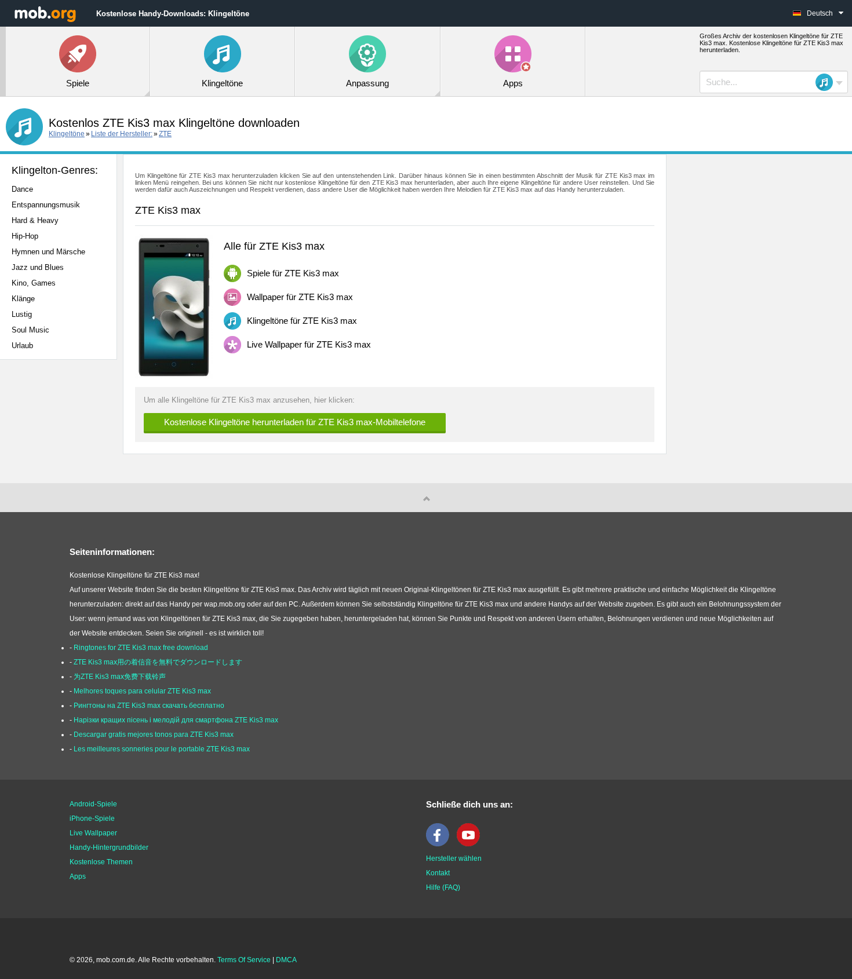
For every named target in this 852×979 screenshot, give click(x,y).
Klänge (23, 298)
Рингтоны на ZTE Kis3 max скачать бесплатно (149, 706)
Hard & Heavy (35, 220)
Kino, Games (34, 283)
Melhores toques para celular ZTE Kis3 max (142, 691)
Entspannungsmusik (46, 204)
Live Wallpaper (93, 833)
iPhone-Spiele (92, 818)
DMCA (286, 960)
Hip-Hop (25, 236)
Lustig (22, 314)
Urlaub (22, 345)
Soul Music (30, 330)
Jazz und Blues (38, 267)
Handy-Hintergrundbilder (109, 847)
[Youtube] (471, 844)
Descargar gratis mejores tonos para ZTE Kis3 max (154, 734)
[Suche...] (828, 82)
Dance (22, 189)
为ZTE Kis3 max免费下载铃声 (120, 677)
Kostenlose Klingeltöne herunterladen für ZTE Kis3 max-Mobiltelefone (294, 422)
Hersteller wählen (454, 858)
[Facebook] (440, 844)
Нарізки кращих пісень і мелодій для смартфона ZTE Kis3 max (176, 720)
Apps (78, 876)
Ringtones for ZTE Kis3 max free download (141, 648)
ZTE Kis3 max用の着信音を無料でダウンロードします (158, 662)
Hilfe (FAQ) (443, 887)
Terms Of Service (244, 960)
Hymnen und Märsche (48, 251)
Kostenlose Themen (101, 862)
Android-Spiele (93, 804)
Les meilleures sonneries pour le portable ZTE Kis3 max (162, 749)
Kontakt (438, 873)
